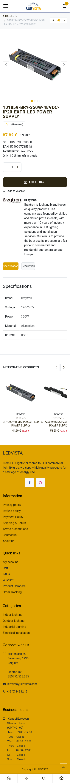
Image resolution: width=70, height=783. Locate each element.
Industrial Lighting (14, 627)
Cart (5, 568)
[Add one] (17, 167)
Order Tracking (12, 592)
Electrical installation (16, 633)
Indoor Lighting (12, 615)
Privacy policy (12, 505)
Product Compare (14, 586)
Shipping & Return (14, 523)
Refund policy (12, 511)
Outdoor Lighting (13, 621)
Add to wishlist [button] (16, 191)
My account (10, 562)
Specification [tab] (10, 266)
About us (8, 541)
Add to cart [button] (37, 182)
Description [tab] (28, 266)
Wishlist (8, 580)
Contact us (10, 535)
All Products (10, 16)
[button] (6, 64)
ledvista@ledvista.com (22, 684)
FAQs (6, 574)
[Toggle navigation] (5, 6)
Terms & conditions (15, 529)
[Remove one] (7, 167)
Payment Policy (13, 517)
